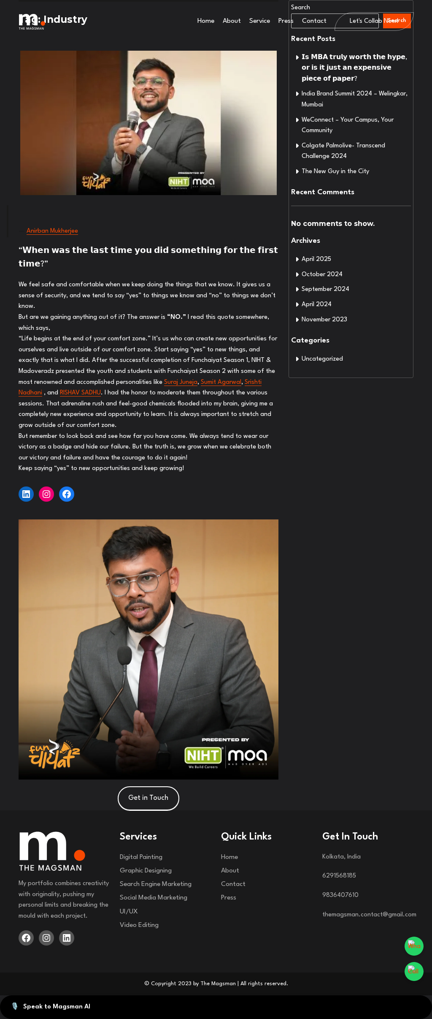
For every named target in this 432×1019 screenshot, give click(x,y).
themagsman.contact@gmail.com (369, 915)
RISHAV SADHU (80, 393)
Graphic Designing (146, 870)
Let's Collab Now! (374, 21)
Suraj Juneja (180, 382)
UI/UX (129, 911)
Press (286, 21)
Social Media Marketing (153, 897)
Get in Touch (148, 798)
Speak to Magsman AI (50, 1007)
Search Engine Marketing (156, 884)
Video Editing (139, 925)
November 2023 (324, 320)
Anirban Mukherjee (52, 231)
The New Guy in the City (335, 171)
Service (259, 21)
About (232, 21)
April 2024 (317, 305)
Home (205, 21)
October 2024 (322, 275)
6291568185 (339, 876)
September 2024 (325, 289)
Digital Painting (141, 857)
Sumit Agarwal (221, 382)
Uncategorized (322, 359)
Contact (314, 21)
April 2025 (316, 259)
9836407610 (340, 895)
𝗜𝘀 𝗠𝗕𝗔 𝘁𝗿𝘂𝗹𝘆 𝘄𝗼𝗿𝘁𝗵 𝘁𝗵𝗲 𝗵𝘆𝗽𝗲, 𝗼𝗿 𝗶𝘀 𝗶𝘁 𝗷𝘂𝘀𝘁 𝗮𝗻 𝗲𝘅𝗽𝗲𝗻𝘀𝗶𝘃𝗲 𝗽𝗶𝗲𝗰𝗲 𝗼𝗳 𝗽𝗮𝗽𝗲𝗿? (354, 68)
